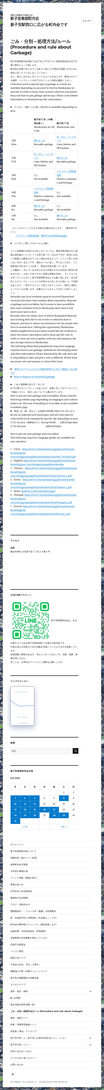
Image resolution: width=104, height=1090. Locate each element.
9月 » (64, 826)
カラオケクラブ (18, 984)
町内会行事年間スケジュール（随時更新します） (34, 924)
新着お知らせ (16, 884)
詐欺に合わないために (22, 1051)
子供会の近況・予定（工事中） (25, 964)
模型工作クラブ (18, 958)
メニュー (87, 20)
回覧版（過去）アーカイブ (23, 1031)
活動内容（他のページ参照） (24, 858)
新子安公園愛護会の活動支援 (24, 978)
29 (63, 815)
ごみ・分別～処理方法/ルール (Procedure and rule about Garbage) (46, 1011)
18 (25, 809)
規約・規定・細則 (19, 991)
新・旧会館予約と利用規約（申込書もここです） (34, 918)
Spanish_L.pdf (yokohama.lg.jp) (38, 491)
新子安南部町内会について (23, 851)
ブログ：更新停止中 (20, 904)
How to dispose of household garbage (34, 376)
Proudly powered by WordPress (53, 1082)
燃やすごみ (39, 140)
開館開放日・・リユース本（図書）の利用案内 (33, 911)
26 (34, 815)
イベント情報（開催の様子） (24, 878)
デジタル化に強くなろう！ (23, 1058)
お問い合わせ (16, 1064)
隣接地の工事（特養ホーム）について (28, 971)
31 (15, 821)
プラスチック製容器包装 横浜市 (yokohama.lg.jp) (41, 235)
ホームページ (16, 844)
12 (34, 803)
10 (15, 803)
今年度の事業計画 (19, 871)
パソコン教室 (16, 951)
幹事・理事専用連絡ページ (23, 1024)
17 (15, 809)
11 (25, 803)
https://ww (29, 460)
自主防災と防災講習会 (21, 891)
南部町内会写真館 (20, 864)
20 (44, 809)
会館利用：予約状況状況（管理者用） (28, 931)
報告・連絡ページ (19, 1018)
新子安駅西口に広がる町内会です (39, 24)
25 (25, 815)
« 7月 (25, 826)
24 (15, 815)
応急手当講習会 (18, 944)
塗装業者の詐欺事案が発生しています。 (29, 938)
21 (54, 809)
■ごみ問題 (15, 998)
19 (35, 809)
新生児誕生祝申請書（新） (23, 1004)
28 (54, 815)
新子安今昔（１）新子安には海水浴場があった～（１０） (38, 1038)
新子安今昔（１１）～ (21, 1044)
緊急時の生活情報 (19, 898)
